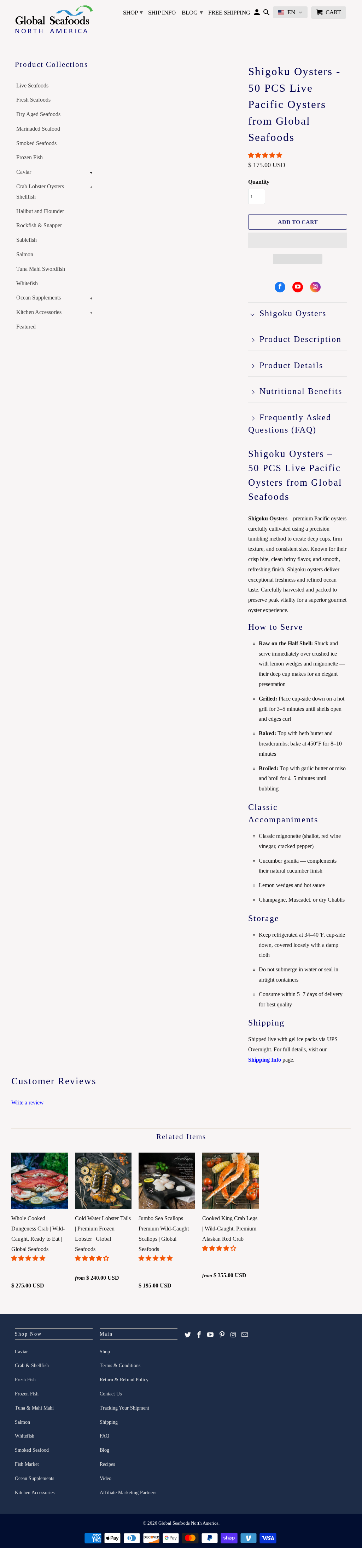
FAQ (104, 1436)
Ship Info (162, 12)
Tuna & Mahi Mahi (34, 1408)
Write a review (27, 1102)
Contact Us (111, 1393)
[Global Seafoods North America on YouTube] (297, 287)
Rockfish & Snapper (39, 225)
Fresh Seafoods (33, 100)
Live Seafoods (32, 85)
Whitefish (27, 283)
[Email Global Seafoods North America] (244, 1334)
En (291, 12)
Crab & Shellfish (32, 1365)
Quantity (258, 182)
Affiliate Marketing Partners (128, 1492)
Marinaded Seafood (38, 129)
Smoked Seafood (32, 1450)
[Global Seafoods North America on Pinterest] (222, 1334)
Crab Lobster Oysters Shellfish (40, 191)
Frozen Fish (29, 157)
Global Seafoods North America (188, 1523)
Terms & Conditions (120, 1365)
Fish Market (27, 1464)
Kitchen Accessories (39, 312)
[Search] (266, 14)
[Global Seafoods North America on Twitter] (188, 1334)
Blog (192, 12)
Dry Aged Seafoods (38, 114)
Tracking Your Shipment (124, 1408)
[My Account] (257, 14)
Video (105, 1478)
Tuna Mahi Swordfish (40, 269)
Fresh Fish (25, 1379)
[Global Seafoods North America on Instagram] (315, 287)
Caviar (23, 172)
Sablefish (26, 240)
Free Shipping (229, 12)
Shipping (109, 1422)
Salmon (24, 254)
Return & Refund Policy (124, 1379)
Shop (133, 12)
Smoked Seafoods (36, 143)
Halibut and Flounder (40, 211)
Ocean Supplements (38, 298)
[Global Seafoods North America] (54, 20)
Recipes (107, 1464)
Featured (26, 327)
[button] (266, 155)
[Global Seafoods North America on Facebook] (280, 287)
